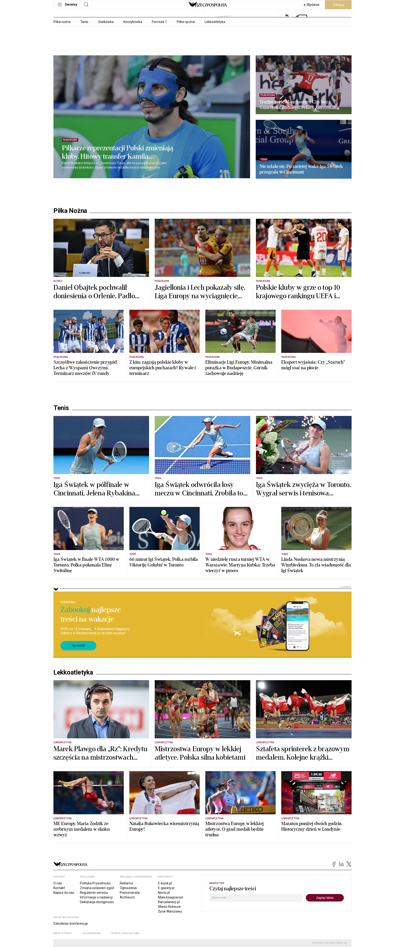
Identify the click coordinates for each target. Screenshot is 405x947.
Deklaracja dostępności (97, 902)
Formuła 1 (159, 22)
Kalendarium (91, 933)
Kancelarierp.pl (169, 902)
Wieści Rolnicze (169, 907)
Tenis (84, 22)
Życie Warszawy (170, 911)
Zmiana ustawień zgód (97, 888)
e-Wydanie (311, 5)
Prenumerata (130, 892)
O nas (57, 883)
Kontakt (59, 888)
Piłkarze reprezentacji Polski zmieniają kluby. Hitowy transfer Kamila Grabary (117, 152)
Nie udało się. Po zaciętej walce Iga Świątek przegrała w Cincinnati (301, 169)
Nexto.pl (164, 892)
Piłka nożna (62, 22)
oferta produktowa (125, 933)
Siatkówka (106, 22)
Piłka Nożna (70, 211)
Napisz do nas (63, 892)
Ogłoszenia (128, 888)
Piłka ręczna (186, 22)
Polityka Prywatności (95, 883)
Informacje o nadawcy (96, 897)
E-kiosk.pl (165, 883)
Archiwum (127, 897)
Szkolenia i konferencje (70, 923)
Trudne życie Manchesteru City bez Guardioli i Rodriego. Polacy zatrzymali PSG (297, 104)
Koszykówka (133, 22)
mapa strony (62, 933)
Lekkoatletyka (215, 22)
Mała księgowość (170, 897)
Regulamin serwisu (94, 892)
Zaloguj (338, 5)
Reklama (126, 883)
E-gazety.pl (166, 888)
